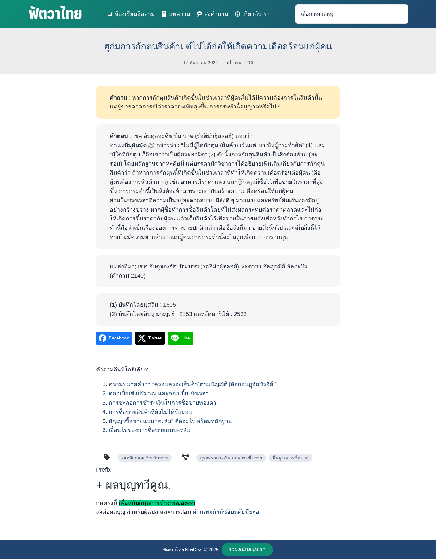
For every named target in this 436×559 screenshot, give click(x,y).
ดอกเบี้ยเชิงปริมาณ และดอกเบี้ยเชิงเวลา (159, 393)
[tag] (107, 457)
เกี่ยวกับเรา (256, 14)
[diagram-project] (185, 457)
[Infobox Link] (218, 493)
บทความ (179, 14)
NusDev (193, 549)
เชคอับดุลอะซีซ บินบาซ (145, 457)
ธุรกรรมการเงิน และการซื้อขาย (231, 457)
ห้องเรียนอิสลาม (135, 14)
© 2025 (211, 549)
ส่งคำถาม (216, 14)
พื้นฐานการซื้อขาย (291, 457)
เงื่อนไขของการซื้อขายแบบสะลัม (150, 430)
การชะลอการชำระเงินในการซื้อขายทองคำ (162, 402)
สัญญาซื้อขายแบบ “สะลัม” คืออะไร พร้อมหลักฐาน (170, 421)
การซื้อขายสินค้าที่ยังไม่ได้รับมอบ (150, 412)
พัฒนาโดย (174, 549)
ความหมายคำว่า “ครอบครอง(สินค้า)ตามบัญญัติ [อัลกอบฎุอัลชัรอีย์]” (193, 384)
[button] (247, 549)
